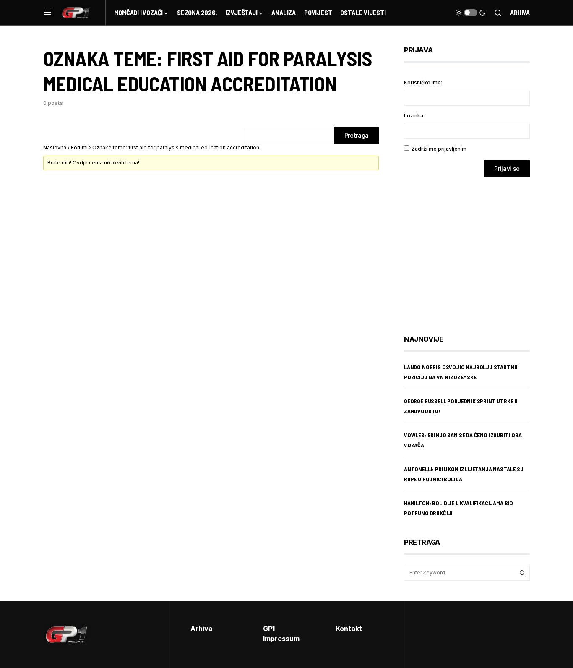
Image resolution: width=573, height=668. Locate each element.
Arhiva (520, 12)
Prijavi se (507, 168)
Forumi (79, 147)
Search (522, 572)
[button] (47, 13)
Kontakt (349, 628)
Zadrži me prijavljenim (439, 149)
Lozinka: (414, 115)
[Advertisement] (471, 249)
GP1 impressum (281, 633)
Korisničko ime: (423, 82)
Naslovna (54, 147)
